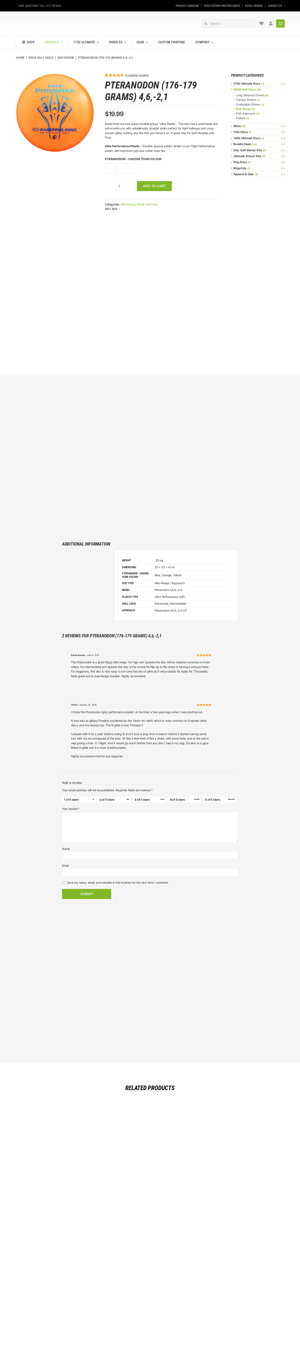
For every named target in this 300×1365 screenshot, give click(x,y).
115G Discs (240, 132)
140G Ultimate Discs (247, 138)
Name (66, 849)
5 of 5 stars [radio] (212, 799)
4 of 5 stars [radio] (177, 799)
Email (65, 865)
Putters (240, 118)
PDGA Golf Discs (147, 204)
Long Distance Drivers (250, 95)
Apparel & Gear (243, 174)
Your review (70, 808)
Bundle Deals (242, 144)
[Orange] (122, 168)
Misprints (240, 168)
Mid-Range (128, 204)
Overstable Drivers (248, 104)
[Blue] (110, 168)
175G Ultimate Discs (246, 83)
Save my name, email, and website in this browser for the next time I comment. (118, 882)
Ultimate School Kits (247, 156)
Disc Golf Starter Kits (247, 150)
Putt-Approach (245, 113)
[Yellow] (134, 168)
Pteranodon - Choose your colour (133, 159)
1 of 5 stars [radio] (71, 799)
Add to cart (154, 186)
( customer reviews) (137, 75)
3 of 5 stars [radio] (142, 799)
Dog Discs (240, 162)
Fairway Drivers (246, 99)
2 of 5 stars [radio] (106, 799)
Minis (237, 126)
